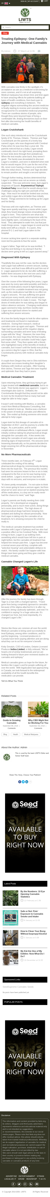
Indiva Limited (18, 649)
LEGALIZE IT (10, 1179)
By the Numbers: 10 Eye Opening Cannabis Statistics (33, 894)
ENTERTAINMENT (27, 1176)
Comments (12, 728)
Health (15, 734)
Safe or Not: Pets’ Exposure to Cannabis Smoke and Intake (32, 914)
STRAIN (40, 1176)
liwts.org (42, 1121)
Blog (5, 33)
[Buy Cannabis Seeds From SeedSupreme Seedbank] (25, 795)
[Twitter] (23, 781)
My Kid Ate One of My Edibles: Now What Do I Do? (32, 953)
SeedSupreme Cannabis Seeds (18, 987)
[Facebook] (19, 781)
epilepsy (5, 103)
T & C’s (42, 1179)
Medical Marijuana (31, 734)
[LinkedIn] (26, 781)
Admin (7, 51)
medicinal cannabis (29, 385)
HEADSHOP (31, 1179)
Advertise (11, 1176)
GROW (21, 1179)
